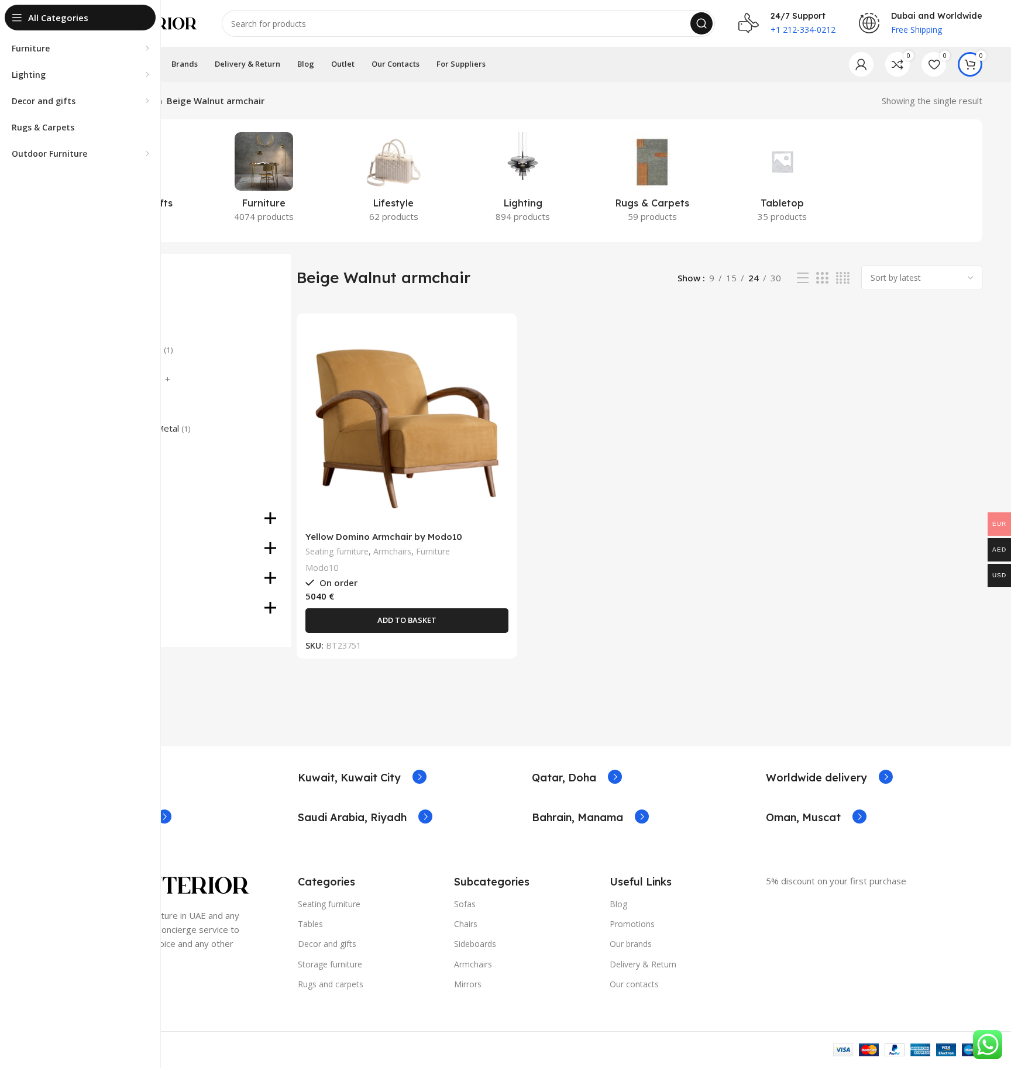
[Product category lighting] (523, 180)
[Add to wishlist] (499, 394)
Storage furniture (330, 964)
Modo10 (321, 567)
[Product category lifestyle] (393, 180)
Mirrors (468, 984)
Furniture (433, 551)
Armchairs (392, 551)
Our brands (631, 943)
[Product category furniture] (263, 180)
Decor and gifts (327, 943)
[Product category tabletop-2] (782, 180)
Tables (310, 923)
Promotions (632, 923)
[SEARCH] (701, 23)
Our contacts (634, 984)
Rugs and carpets (330, 984)
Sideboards (475, 943)
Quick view (499, 367)
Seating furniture (337, 551)
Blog (618, 903)
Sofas (465, 903)
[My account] (861, 64)
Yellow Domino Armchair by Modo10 (383, 536)
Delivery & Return (643, 964)
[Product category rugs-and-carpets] (652, 180)
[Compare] (499, 341)
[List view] (803, 278)
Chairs (465, 923)
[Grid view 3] (822, 278)
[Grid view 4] (843, 278)
